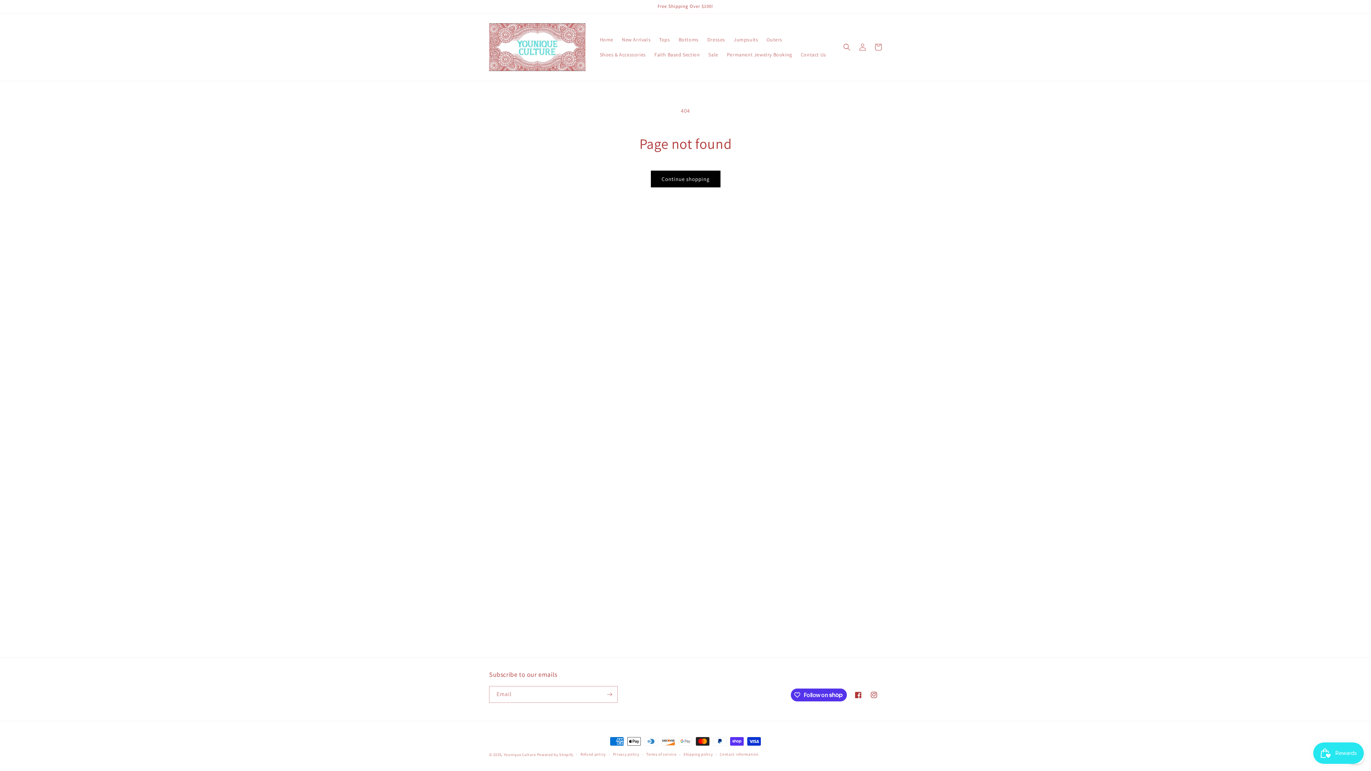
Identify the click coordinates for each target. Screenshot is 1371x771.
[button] (847, 47)
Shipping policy (698, 754)
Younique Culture (520, 754)
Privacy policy (626, 754)
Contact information (739, 754)
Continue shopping (686, 179)
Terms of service (661, 754)
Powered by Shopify (555, 754)
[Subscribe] (609, 694)
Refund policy (593, 754)
